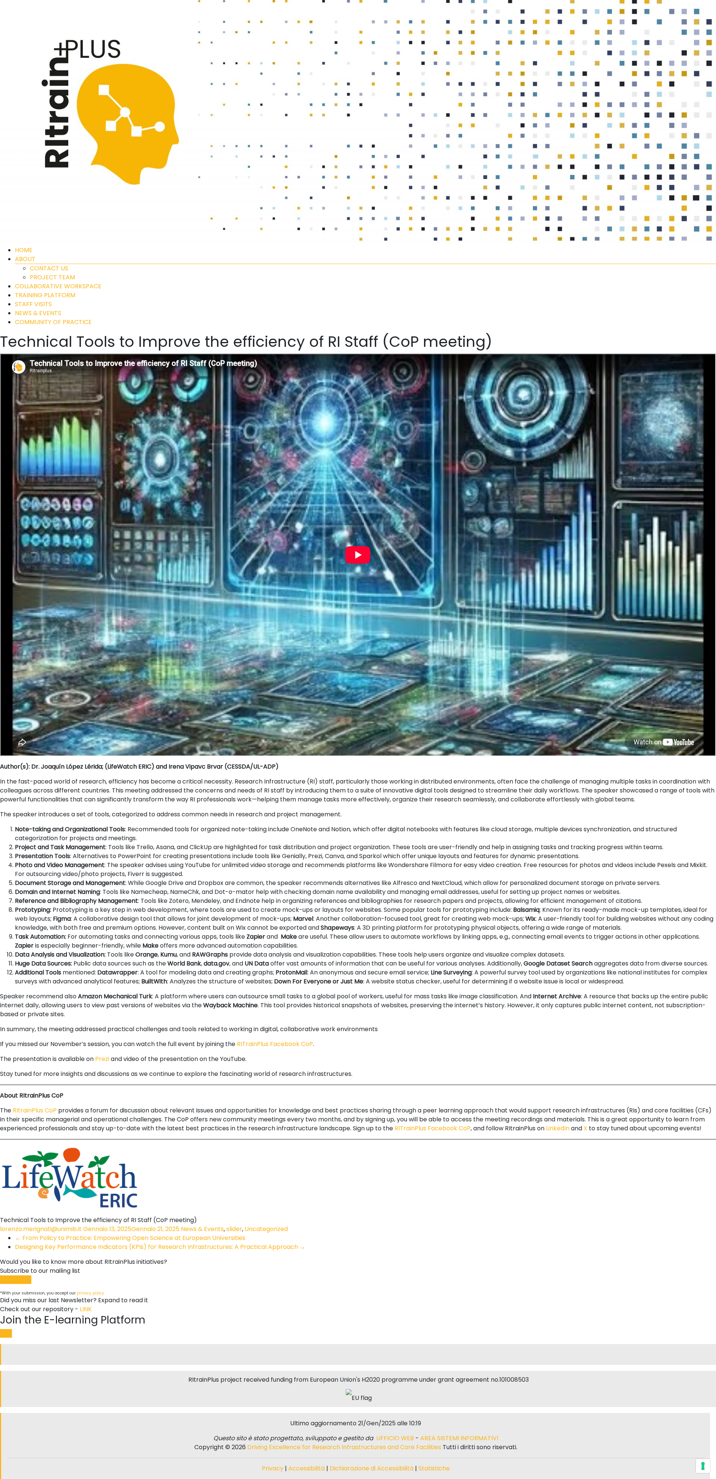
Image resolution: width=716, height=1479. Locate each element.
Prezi (102, 1059)
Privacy (273, 1468)
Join (6, 1333)
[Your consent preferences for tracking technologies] (703, 1466)
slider (234, 1229)
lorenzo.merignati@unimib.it (41, 1229)
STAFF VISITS (33, 304)
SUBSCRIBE (15, 1279)
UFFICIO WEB (395, 1438)
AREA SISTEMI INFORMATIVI (459, 1438)
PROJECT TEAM (52, 277)
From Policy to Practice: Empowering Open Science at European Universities (130, 1238)
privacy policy (90, 1293)
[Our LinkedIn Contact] (358, 1354)
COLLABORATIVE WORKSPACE (58, 286)
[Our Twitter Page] (356, 1354)
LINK (86, 1309)
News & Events (202, 1229)
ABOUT (25, 259)
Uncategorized (266, 1229)
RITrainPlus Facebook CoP (275, 1044)
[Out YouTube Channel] (361, 1354)
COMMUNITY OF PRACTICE (53, 322)
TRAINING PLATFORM (45, 295)
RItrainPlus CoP (35, 1110)
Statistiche (434, 1468)
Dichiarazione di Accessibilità (372, 1468)
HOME (23, 250)
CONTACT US (49, 268)
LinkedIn (557, 1128)
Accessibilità (307, 1468)
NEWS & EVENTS (38, 313)
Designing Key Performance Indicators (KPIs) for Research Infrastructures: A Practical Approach (160, 1247)
